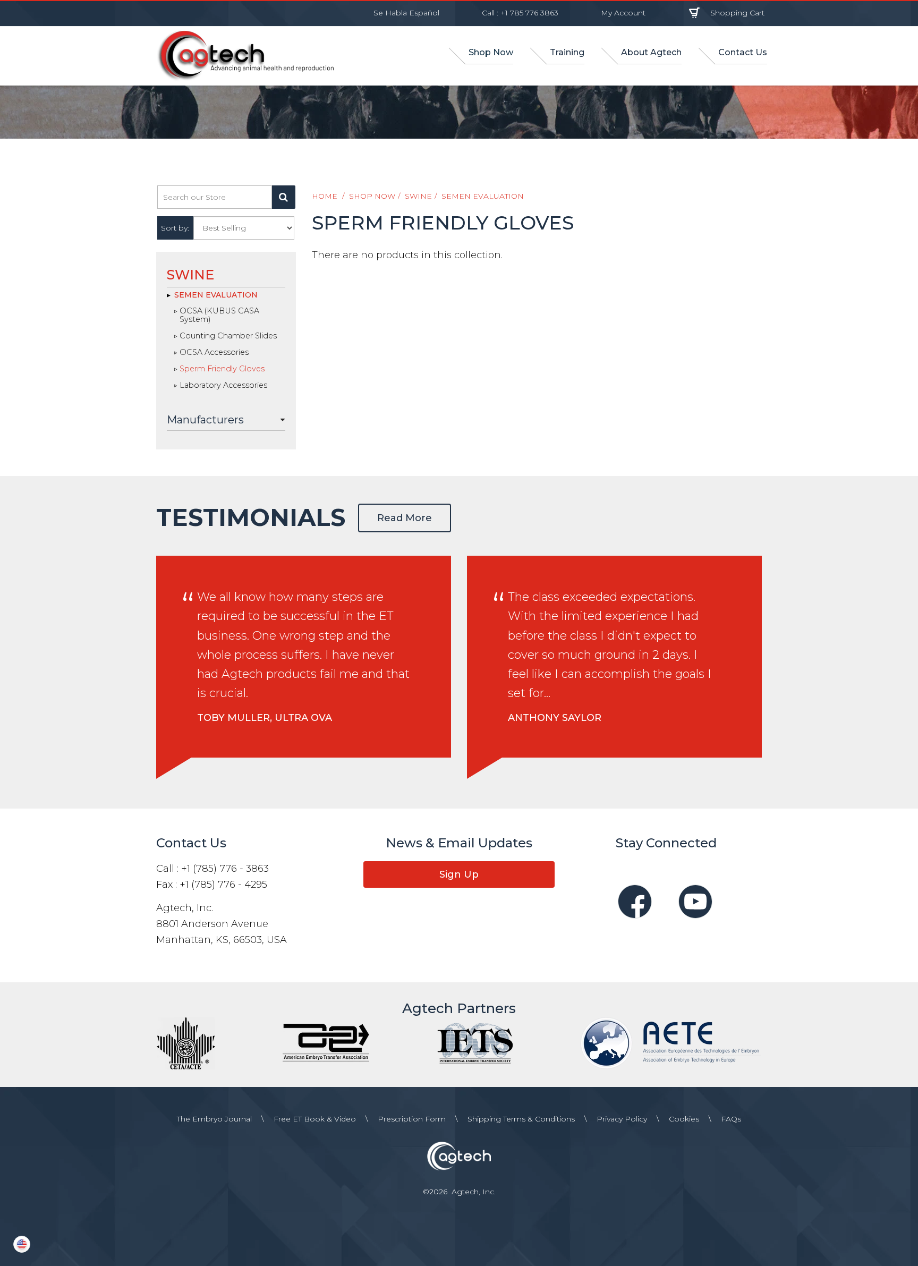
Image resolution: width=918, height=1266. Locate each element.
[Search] (283, 197)
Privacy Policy (622, 1119)
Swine (418, 196)
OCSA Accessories (214, 353)
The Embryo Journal (214, 1119)
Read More (404, 518)
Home (324, 196)
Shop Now (372, 196)
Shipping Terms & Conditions (521, 1119)
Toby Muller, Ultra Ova (264, 718)
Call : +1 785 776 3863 (520, 13)
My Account (623, 13)
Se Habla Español (406, 13)
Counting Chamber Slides (228, 336)
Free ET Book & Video (315, 1119)
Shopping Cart (737, 13)
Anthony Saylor (554, 718)
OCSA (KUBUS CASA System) (219, 315)
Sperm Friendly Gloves (222, 369)
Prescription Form (412, 1119)
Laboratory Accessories (223, 385)
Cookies (684, 1119)
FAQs (731, 1119)
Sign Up (459, 874)
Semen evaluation (482, 196)
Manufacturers (205, 419)
